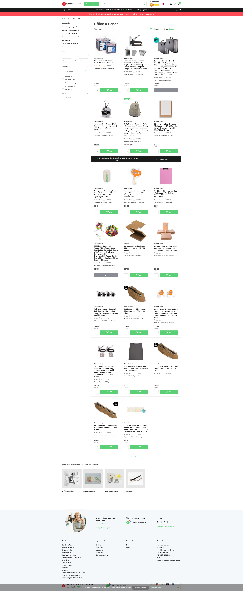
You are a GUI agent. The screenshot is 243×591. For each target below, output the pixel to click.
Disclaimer (65, 560)
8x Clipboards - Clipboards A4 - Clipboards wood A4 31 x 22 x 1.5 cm (135, 311)
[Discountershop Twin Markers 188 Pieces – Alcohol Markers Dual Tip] (106, 45)
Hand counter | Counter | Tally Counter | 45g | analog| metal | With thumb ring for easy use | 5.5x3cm (105, 127)
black (68, 97)
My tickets (99, 550)
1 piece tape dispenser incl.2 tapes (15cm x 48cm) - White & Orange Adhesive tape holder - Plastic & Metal (135, 194)
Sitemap (65, 567)
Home (69, 19)
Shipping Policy (67, 550)
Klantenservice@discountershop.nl (169, 560)
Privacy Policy (67, 565)
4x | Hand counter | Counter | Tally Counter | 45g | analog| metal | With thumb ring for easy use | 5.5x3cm (106, 312)
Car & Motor (66, 40)
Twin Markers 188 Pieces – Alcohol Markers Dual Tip (104, 62)
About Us (65, 570)
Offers (69, 10)
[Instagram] (161, 522)
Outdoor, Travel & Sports (70, 30)
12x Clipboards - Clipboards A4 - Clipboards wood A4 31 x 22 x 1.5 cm (166, 368)
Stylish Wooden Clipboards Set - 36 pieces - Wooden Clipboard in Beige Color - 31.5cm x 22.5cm (166, 248)
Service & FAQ (67, 545)
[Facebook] (157, 522)
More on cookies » (156, 587)
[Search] (143, 4)
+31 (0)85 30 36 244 (166, 555)
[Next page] (143, 456)
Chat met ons (101, 524)
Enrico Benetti (70, 86)
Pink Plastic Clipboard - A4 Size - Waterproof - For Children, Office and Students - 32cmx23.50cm (165, 194)
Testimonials (66, 562)
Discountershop (70, 83)
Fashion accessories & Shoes (72, 37)
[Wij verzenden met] (154, 4)
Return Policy (66, 552)
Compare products (102, 555)
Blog (63, 10)
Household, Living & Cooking (71, 27)
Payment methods (68, 547)
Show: (155, 29)
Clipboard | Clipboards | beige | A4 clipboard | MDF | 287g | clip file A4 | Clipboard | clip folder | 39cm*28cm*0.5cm (165, 127)
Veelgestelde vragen (103, 528)
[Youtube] (167, 522)
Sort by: (166, 29)
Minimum (66, 60)
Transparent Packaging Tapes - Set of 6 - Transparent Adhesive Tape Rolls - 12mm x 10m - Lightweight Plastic (106, 194)
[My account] (171, 4)
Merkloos (68, 89)
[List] (151, 29)
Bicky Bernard (70, 79)
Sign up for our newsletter (165, 526)
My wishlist (99, 552)
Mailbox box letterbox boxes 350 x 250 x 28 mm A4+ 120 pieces (134, 248)
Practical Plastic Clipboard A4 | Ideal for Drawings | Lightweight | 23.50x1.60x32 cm (136, 368)
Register (98, 545)
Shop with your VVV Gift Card (72, 578)
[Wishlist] (175, 4)
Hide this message (140, 587)
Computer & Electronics (70, 43)
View (165, 90)
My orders (99, 547)
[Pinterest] (164, 522)
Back (65, 19)
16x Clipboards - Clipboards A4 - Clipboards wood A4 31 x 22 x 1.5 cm (105, 427)
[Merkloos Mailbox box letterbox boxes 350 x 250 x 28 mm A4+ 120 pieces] (136, 231)
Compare (108, 65)
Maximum (83, 60)
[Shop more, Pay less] (71, 4)
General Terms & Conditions (71, 557)
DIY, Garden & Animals (69, 33)
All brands (68, 76)
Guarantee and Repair (69, 555)
